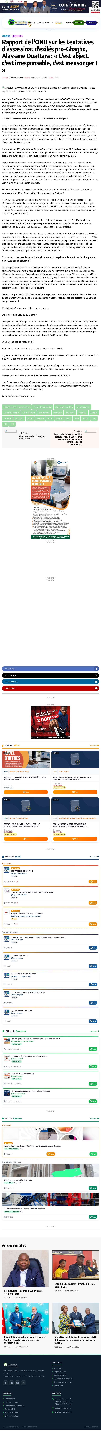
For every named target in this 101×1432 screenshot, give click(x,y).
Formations (58, 1385)
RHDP (36, 375)
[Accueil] (10, 22)
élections (73, 233)
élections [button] (70, 412)
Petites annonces (12, 1402)
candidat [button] (82, 412)
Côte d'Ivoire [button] (29, 412)
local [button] (50, 418)
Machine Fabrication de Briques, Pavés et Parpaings (24, 1209)
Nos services (10, 1399)
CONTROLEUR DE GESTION (22, 871)
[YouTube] (17, 1382)
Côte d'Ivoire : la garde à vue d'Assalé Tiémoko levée (23, 1292)
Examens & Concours (62, 1382)
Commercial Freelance (20, 955)
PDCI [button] (68, 418)
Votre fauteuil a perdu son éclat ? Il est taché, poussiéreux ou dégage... (32, 1146)
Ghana (35, 294)
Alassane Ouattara (11, 99)
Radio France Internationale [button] (17, 407)
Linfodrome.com (17, 78)
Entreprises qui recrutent (15, 1406)
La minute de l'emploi (63, 1378)
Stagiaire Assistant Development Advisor (27, 913)
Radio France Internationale (35, 106)
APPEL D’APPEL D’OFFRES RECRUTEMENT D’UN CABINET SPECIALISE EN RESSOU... (72, 778)
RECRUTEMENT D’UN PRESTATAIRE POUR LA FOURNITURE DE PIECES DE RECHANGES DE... (22, 825)
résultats (17, 142)
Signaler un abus (91, 1427)
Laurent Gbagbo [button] (11, 412)
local (51, 247)
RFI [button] (5, 424)
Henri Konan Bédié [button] (43, 407)
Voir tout (93, 746)
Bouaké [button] (7, 418)
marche (45, 155)
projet (45, 152)
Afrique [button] (93, 412)
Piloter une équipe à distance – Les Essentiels (29, 1056)
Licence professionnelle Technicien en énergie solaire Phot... (36, 1039)
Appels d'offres (60, 1375)
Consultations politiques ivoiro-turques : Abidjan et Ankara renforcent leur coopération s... (25, 1339)
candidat (83, 355)
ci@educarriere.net (63, 1408)
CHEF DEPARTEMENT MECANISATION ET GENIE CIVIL (32, 892)
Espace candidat (12, 1412)
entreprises (84, 129)
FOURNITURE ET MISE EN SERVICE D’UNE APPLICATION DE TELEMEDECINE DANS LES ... (71, 825)
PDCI (31, 355)
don (34, 274)
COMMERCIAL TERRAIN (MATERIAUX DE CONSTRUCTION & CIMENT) (38, 937)
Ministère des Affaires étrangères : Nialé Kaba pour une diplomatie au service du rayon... (75, 1340)
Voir (27, 792)
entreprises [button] (44, 412)
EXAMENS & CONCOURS (88, 23)
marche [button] (40, 418)
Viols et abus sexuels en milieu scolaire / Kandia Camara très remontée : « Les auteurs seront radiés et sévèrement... (68, 439)
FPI (49, 223)
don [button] (94, 418)
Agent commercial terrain (21, 1010)
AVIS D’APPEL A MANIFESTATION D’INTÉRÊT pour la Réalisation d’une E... (25, 778)
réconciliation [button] (83, 407)
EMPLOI (31, 23)
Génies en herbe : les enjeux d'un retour (32, 437)
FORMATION (70, 23)
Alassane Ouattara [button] (64, 407)
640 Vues (57, 1291)
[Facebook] (5, 1382)
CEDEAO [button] (19, 418)
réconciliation (36, 271)
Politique (17, 36)
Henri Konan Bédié (45, 355)
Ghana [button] (59, 418)
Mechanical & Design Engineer (23, 974)
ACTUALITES (20, 23)
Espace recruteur (12, 1416)
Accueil (6, 36)
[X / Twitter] (23, 1382)
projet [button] (30, 418)
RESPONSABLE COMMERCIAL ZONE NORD (28, 992)
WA (95, 1154)
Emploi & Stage (60, 1372)
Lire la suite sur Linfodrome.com (18, 396)
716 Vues (7, 1298)
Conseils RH (10, 1409)
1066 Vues (58, 1347)
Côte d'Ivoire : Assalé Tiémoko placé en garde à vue (74, 1285)
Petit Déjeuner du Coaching (22, 1074)
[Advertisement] (50, 559)
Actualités (58, 1368)
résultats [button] (57, 412)
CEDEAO (18, 172)
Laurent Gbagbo (73, 102)
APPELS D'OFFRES (45, 23)
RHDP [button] (85, 418)
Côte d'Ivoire (87, 233)
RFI (52, 106)
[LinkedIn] (11, 1382)
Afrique (62, 118)
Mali (19, 166)
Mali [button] (77, 418)
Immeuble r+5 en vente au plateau (18, 1180)
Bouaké (51, 220)
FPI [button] (12, 424)
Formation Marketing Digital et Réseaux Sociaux (30, 1091)
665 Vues (7, 1347)
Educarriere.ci (14, 1427)
